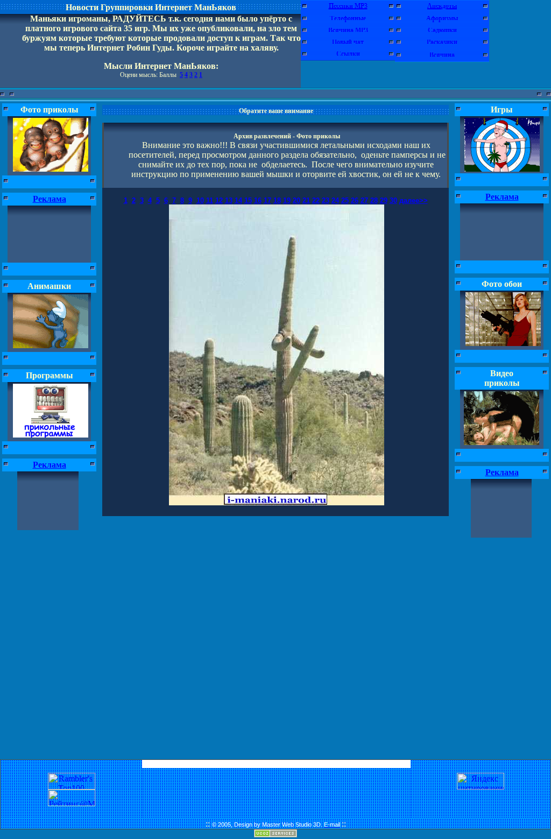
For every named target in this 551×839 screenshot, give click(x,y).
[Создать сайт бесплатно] (275, 834)
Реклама (49, 198)
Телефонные (348, 18)
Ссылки (348, 54)
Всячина (442, 55)
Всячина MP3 (348, 30)
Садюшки (442, 30)
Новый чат (348, 42)
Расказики (442, 42)
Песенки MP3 (348, 6)
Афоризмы (442, 18)
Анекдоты (442, 6)
